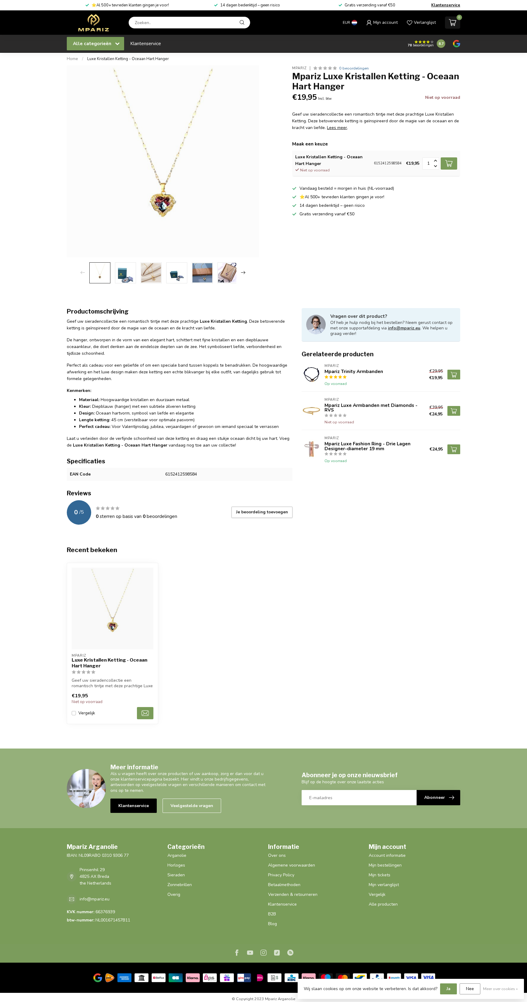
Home (72, 59)
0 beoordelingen (354, 68)
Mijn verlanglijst (384, 885)
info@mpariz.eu (404, 328)
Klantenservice (445, 5)
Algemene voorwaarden (291, 865)
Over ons (277, 855)
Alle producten (383, 904)
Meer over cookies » (500, 988)
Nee (470, 989)
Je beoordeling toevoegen (262, 512)
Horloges (176, 865)
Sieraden (176, 875)
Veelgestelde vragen (191, 806)
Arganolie (176, 855)
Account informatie (387, 855)
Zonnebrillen (179, 885)
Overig (173, 894)
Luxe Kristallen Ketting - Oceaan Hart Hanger (128, 59)
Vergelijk (86, 713)
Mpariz (299, 68)
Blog (272, 924)
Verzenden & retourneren (292, 894)
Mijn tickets (379, 875)
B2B (272, 914)
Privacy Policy (281, 875)
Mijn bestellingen (385, 865)
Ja (448, 989)
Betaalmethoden (284, 885)
